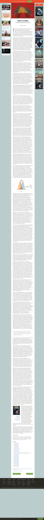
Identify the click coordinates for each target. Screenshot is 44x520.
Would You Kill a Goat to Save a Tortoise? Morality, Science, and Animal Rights (5, 38)
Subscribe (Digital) (9, 482)
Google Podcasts (14, 485)
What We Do (4, 482)
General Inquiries (29, 481)
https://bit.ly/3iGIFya (16, 450)
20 (16, 282)
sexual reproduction (15, 469)
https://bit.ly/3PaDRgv (16, 463)
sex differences (30, 468)
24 (29, 307)
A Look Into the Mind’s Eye (5, 47)
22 (15, 287)
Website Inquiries (29, 482)
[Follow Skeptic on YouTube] (39, 479)
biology (18, 468)
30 (17, 393)
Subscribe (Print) (9, 481)
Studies (23, 480)
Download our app (18, 420)
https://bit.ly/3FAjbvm (16, 455)
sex (27, 468)
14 (29, 212)
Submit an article (9, 484)
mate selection (25, 468)
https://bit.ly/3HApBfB (16, 449)
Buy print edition (18, 417)
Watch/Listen (13, 482)
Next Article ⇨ (29, 473)
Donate (39, 4)
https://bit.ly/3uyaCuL (16, 447)
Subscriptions (33, 481)
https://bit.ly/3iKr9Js (16, 444)
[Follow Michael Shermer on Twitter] (38, 479)
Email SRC (23, 485)
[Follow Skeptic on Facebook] (37, 479)
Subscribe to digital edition (17, 419)
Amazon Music (13, 484)
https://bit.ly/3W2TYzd (16, 464)
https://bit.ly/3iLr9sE (16, 445)
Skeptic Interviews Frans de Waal (6, 54)
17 (15, 256)
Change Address (28, 485)
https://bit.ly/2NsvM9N (16, 458)
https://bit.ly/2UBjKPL (16, 461)
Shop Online (33, 480)
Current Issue (9, 480)
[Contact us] (37, 480)
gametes (21, 468)
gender (23, 468)
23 (20, 305)
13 (24, 197)
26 (26, 356)
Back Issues (33, 482)
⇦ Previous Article (17, 473)
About (23, 481)
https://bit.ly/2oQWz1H (16, 466)
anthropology (16, 468)
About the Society (4, 481)
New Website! (29, 1)
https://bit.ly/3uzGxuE (16, 448)
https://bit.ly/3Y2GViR (16, 460)
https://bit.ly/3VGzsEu (16, 459)
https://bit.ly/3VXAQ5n (16, 456)
